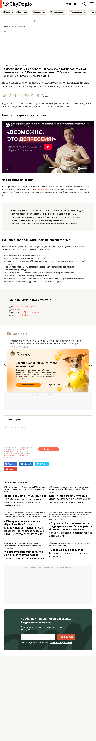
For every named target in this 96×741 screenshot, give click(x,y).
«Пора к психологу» (32, 312)
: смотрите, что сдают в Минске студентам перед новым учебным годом (25, 500)
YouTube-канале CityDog (24, 306)
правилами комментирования (14, 455)
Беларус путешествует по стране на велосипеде (69, 553)
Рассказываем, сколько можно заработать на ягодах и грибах (69, 499)
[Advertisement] (48, 402)
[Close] (85, 353)
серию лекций (40, 189)
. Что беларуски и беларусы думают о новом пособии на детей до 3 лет (70, 529)
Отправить (49, 449)
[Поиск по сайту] (84, 4)
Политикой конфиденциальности (61, 643)
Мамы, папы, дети (55, 519)
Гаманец (52, 492)
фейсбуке (16, 309)
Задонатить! (27, 385)
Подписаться (66, 637)
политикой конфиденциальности (14, 451)
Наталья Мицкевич (10, 65)
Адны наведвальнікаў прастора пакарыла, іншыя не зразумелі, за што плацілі (24, 528)
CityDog (25, 315)
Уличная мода (9, 548)
